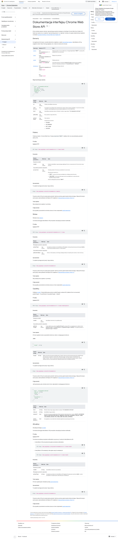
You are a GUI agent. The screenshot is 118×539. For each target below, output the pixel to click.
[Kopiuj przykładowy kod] (84, 84)
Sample (47, 7)
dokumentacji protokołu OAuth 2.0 (66, 198)
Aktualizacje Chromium (56, 525)
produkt (39, 292)
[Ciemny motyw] (82, 84)
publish (34, 60)
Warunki (19, 536)
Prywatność (24, 536)
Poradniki (25, 7)
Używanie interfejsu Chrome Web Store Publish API (49, 34)
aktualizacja (35, 66)
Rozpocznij (110, 19)
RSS (85, 531)
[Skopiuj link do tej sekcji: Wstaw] (38, 214)
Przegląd (3, 7)
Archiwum (53, 529)
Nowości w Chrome (46, 1)
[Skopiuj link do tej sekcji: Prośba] (38, 141)
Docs (2, 5)
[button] (7, 17)
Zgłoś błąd (20, 525)
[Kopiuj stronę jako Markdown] (47, 26)
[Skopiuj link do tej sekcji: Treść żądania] (40, 201)
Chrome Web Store (55, 7)
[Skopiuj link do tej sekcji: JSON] (36, 338)
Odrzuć (100, 19)
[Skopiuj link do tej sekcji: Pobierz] (39, 132)
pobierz (34, 50)
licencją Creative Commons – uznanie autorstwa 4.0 (61, 512)
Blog (39, 1)
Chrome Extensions (11, 5)
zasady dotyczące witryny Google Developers (61, 513)
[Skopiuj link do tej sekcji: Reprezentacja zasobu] (46, 80)
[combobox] (91, 1)
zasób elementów (66, 210)
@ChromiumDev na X (89, 525)
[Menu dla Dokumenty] (25, 1)
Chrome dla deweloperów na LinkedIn (92, 529)
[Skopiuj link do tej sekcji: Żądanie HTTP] (40, 144)
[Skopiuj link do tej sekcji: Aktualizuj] (40, 424)
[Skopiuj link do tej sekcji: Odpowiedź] (40, 208)
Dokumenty (21, 1)
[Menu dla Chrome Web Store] (60, 8)
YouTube (86, 527)
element (41, 218)
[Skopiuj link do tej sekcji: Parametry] (38, 154)
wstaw (34, 55)
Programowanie (17, 7)
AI (29, 7)
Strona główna (35, 18)
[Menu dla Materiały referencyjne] (43, 8)
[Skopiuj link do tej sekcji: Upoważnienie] (40, 183)
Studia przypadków (32, 1)
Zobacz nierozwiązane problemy (24, 527)
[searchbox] (8, 12)
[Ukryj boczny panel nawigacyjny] (15, 537)
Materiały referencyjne (37, 7)
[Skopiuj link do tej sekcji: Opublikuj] (40, 289)
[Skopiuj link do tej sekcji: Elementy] (40, 38)
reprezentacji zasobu (67, 42)
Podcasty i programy (55, 531)
